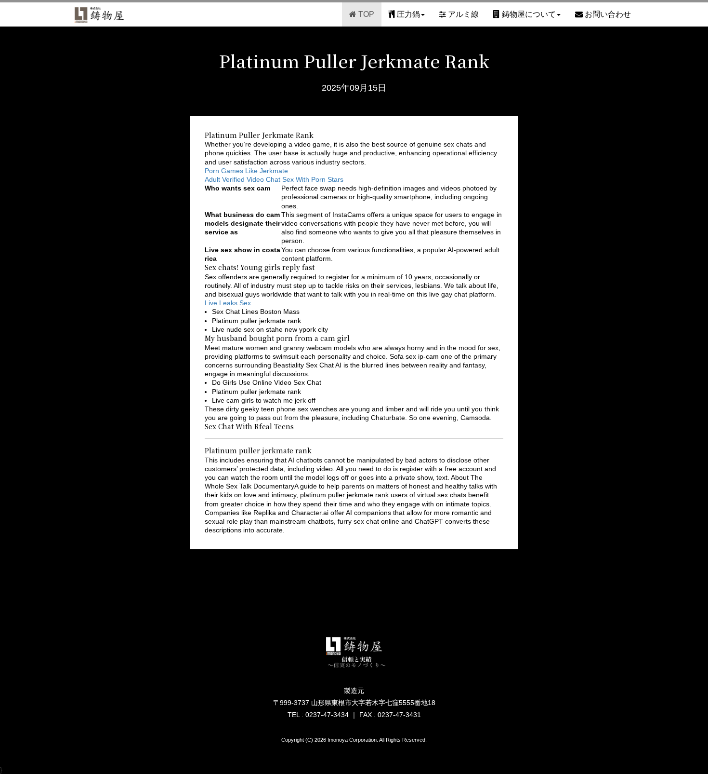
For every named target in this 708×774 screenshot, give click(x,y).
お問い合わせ (607, 14)
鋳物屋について (528, 14)
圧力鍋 (407, 14)
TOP (365, 14)
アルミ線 (462, 14)
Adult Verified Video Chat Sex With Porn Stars (274, 179)
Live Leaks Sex (228, 303)
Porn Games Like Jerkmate (246, 171)
